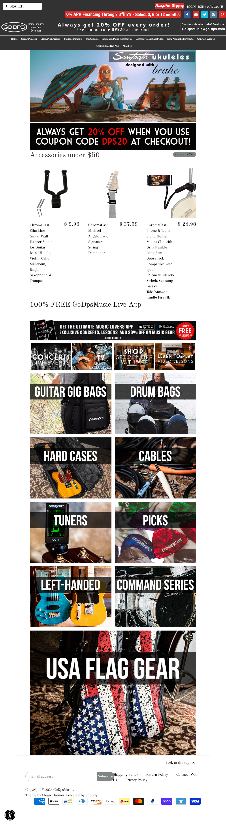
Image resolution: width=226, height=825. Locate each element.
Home (14, 38)
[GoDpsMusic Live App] (51, 369)
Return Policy (157, 774)
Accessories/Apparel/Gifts (150, 38)
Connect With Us (206, 38)
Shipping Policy (125, 774)
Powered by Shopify (81, 795)
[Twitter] (204, 15)
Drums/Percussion (50, 38)
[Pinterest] (222, 15)
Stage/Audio (92, 38)
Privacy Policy (136, 780)
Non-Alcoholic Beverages (180, 38)
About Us (127, 46)
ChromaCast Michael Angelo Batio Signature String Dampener (98, 239)
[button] (9, 815)
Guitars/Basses (29, 38)
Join (201, 6)
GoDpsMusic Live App (107, 46)
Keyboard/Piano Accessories (117, 38)
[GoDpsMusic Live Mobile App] (134, 369)
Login (191, 6)
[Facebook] (187, 15)
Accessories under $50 (65, 155)
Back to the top (178, 762)
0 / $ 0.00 (213, 6)
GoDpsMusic (63, 789)
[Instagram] (213, 15)
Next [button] (202, 86)
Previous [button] (23, 86)
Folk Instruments (73, 38)
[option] (113, 86)
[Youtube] (196, 15)
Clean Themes (53, 795)
